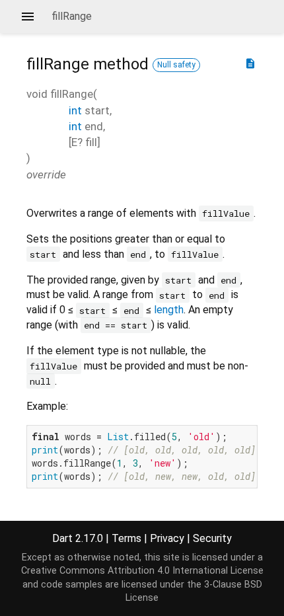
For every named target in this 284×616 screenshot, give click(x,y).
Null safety (176, 64)
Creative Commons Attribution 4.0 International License (142, 570)
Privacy (167, 538)
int (75, 110)
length (169, 309)
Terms (126, 538)
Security (212, 538)
